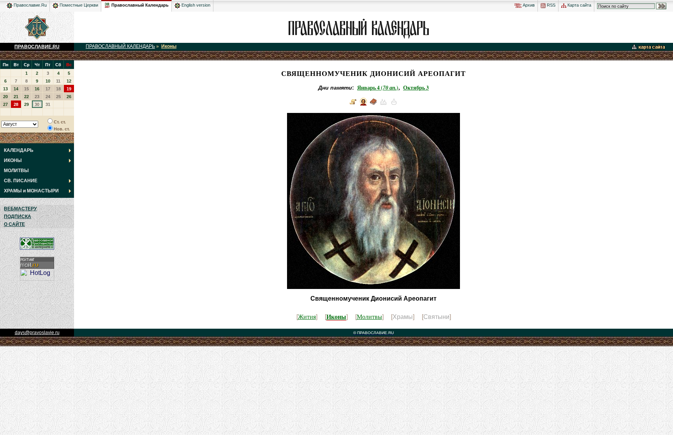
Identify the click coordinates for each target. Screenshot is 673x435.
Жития (307, 316)
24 (48, 96)
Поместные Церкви (78, 5)
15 (26, 88)
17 (48, 88)
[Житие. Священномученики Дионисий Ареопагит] (353, 105)
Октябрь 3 (416, 88)
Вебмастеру (20, 208)
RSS (550, 5)
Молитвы (369, 316)
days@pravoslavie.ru (37, 332)
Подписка (17, 216)
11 (58, 81)
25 (58, 96)
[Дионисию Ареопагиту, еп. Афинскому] (373, 105)
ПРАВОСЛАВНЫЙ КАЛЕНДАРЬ (120, 46)
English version (195, 5)
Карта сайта (578, 5)
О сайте (14, 224)
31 (48, 104)
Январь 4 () (377, 88)
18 (58, 88)
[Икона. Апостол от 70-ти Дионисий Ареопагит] (363, 105)
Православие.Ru (29, 5)
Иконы (168, 46)
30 (37, 104)
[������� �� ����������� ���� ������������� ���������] (107, 4)
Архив (528, 5)
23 (37, 96)
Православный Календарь (140, 5)
